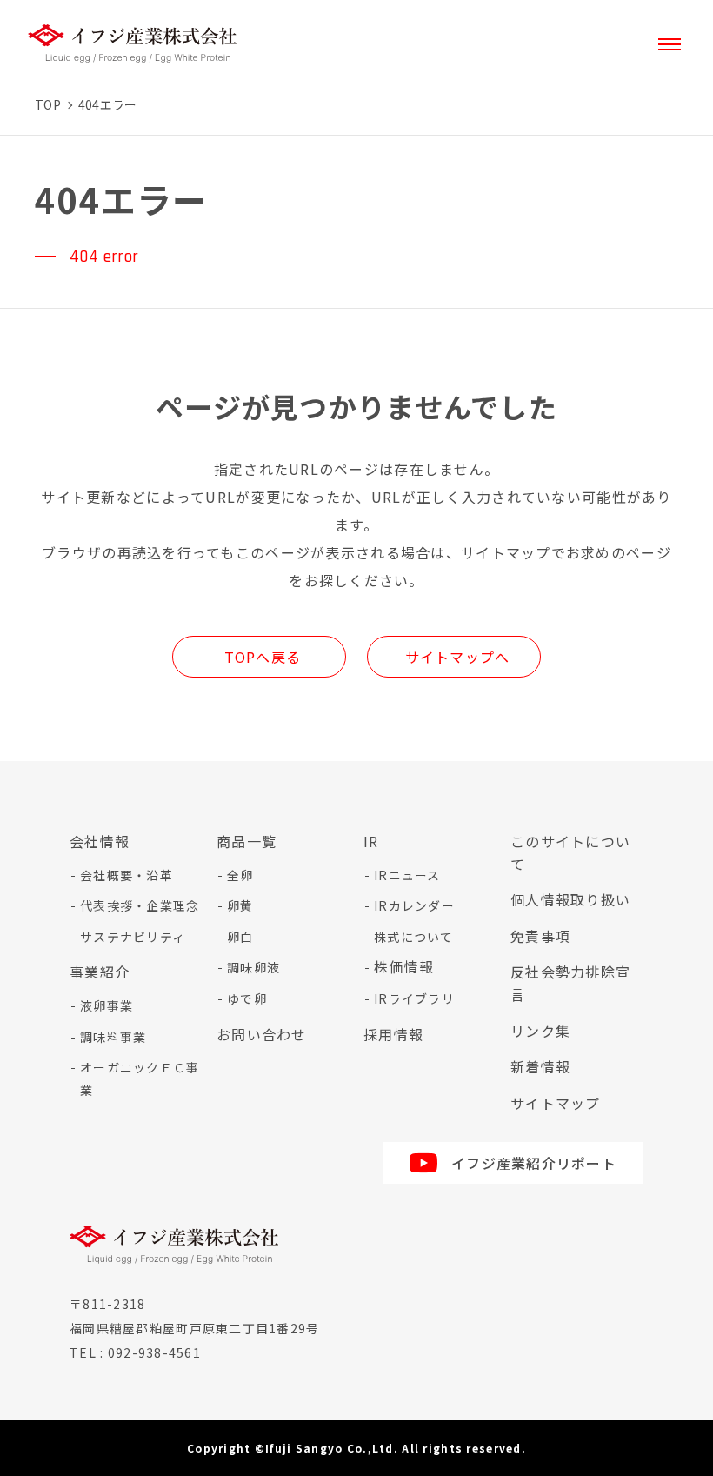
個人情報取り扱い (570, 899)
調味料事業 (113, 1036)
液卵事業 (106, 1005)
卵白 (240, 936)
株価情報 (404, 966)
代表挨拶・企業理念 (140, 905)
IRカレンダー (414, 905)
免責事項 (540, 935)
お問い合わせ (262, 1034)
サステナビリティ (132, 936)
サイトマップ (555, 1102)
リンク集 (540, 1030)
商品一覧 (247, 841)
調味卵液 (253, 967)
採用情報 (393, 1034)
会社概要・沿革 (126, 875)
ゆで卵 (247, 998)
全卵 (240, 875)
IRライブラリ (414, 998)
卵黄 (240, 905)
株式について (414, 936)
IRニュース (407, 875)
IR (371, 841)
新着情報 (540, 1066)
